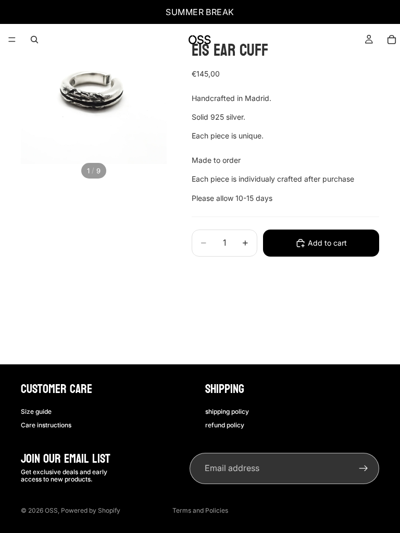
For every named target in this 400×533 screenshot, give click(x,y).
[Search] (34, 39)
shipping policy (227, 411)
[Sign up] (363, 468)
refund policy (224, 425)
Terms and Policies (200, 510)
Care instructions (46, 425)
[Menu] (12, 40)
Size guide (36, 411)
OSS (51, 510)
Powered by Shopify (90, 510)
